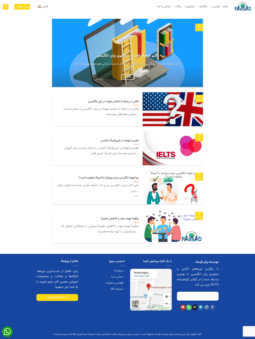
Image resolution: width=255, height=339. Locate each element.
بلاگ (178, 6)
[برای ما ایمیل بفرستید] (194, 307)
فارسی (44, 6)
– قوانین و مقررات (115, 283)
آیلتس (216, 6)
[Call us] (189, 307)
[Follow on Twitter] (200, 307)
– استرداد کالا (118, 289)
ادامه (127, 76)
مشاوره (190, 6)
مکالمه (203, 6)
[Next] (57, 53)
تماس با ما (164, 6)
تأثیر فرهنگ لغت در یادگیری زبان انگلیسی (127, 55)
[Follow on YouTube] (183, 307)
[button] (22, 7)
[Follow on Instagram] (206, 307)
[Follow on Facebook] (212, 307)
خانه (225, 6)
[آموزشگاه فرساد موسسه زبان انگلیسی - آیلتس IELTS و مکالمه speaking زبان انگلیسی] (242, 6)
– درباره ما (119, 271)
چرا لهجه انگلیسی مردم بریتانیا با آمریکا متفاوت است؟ (109, 178)
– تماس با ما (118, 277)
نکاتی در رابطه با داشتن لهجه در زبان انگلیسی (113, 102)
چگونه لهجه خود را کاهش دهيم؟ (120, 219)
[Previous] (195, 53)
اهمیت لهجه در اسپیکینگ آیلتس (120, 141)
